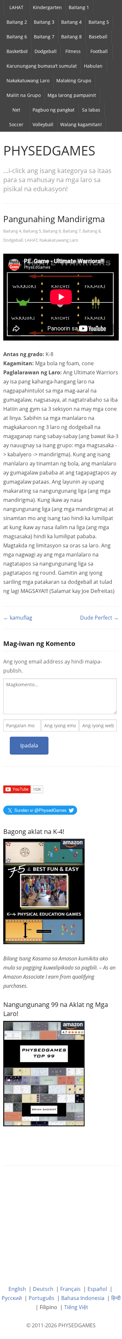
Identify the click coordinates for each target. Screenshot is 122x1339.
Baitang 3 (44, 22)
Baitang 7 (44, 36)
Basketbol (17, 51)
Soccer (16, 124)
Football (99, 51)
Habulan (93, 66)
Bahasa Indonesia (82, 1298)
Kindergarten (47, 7)
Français (70, 1288)
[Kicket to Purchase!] (44, 1073)
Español (97, 1288)
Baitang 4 (71, 22)
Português (41, 1298)
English (17, 1288)
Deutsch (43, 1288)
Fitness (73, 51)
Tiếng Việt (76, 1307)
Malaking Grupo (73, 80)
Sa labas (91, 110)
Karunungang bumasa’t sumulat (42, 66)
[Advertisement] (61, 1220)
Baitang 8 (71, 36)
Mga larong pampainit (71, 95)
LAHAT (16, 7)
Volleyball (43, 124)
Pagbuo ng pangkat (54, 110)
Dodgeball (45, 51)
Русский (12, 1298)
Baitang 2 (17, 22)
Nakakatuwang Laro (28, 80)
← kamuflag (17, 617)
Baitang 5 (98, 22)
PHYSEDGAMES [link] (49, 150)
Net (16, 110)
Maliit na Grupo (24, 95)
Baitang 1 (79, 7)
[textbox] (60, 696)
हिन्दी (116, 1298)
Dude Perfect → (99, 617)
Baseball (98, 36)
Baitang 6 (17, 36)
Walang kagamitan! (81, 124)
